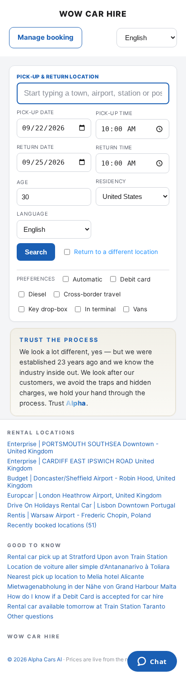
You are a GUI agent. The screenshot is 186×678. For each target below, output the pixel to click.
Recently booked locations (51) (52, 525)
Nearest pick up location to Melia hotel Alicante (75, 576)
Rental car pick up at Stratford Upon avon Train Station (87, 556)
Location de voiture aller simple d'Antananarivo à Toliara (88, 566)
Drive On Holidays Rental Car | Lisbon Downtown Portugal (91, 505)
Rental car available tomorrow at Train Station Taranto (86, 606)
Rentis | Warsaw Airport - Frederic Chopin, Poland (79, 515)
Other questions (30, 616)
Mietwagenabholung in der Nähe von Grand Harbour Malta (92, 586)
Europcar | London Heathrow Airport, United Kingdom (84, 495)
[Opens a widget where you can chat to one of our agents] (152, 662)
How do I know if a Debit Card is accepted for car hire (85, 596)
